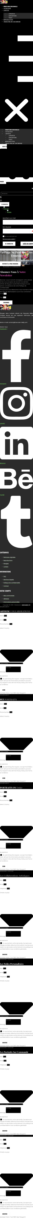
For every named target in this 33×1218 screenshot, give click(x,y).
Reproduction (8, 20)
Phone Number (5, 624)
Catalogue (7, 8)
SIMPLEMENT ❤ (26, 605)
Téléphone (3, 888)
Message (3, 672)
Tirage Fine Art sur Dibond (12, 22)
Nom (1, 880)
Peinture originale (10, 6)
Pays (1, 297)
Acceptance (4, 676)
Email (2, 293)
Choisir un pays (4, 893)
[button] (16, 75)
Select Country (4, 628)
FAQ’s (10, 18)
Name (2, 616)
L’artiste (6, 10)
